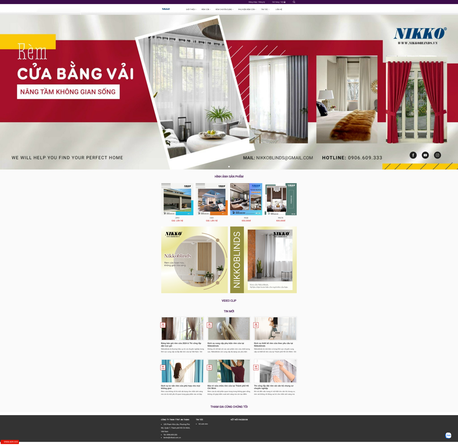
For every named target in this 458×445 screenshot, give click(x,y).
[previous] (161, 204)
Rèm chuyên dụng (224, 9)
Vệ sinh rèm (203, 424)
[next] (296, 204)
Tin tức (264, 9)
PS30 (246, 218)
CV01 (212, 218)
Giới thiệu (190, 9)
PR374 (280, 218)
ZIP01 (177, 218)
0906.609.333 (172, 435)
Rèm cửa (205, 9)
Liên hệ (279, 9)
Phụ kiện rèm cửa (246, 9)
